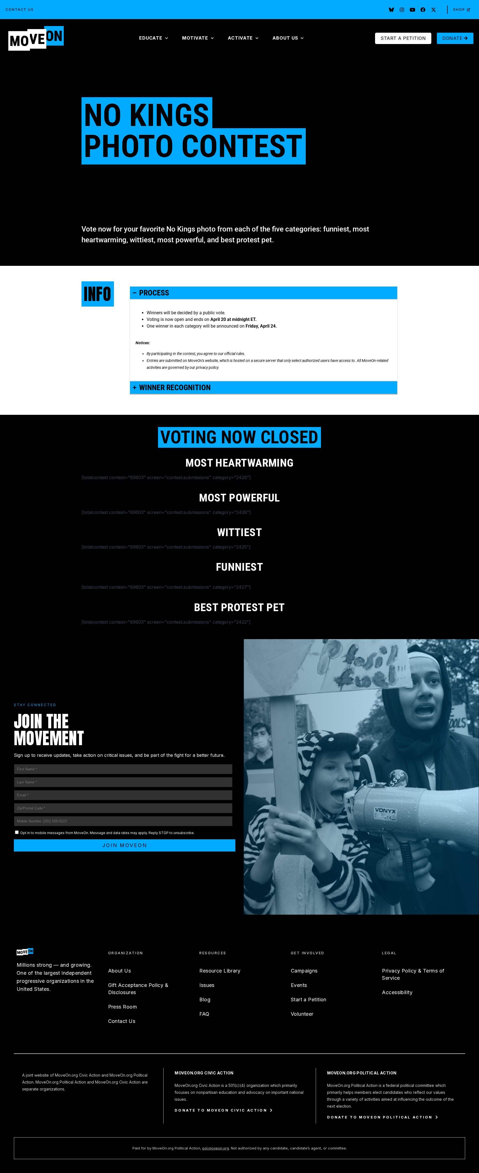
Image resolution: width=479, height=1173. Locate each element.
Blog (204, 999)
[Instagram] (402, 9)
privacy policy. (207, 367)
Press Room (122, 1007)
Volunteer (302, 1014)
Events (299, 985)
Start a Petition (309, 999)
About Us (119, 971)
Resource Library (219, 971)
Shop (459, 9)
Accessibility (397, 992)
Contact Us (20, 9)
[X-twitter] (433, 9)
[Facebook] (423, 9)
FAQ (204, 1014)
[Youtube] (412, 9)
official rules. (234, 353)
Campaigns (304, 971)
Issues (207, 985)
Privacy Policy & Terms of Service (413, 974)
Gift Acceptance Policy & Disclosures (138, 988)
